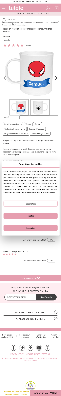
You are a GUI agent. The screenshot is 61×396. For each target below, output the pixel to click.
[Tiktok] (22, 348)
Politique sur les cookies (24, 336)
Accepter (30, 228)
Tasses (28, 124)
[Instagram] (47, 348)
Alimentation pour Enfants (12, 23)
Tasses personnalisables (33, 23)
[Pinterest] (30, 348)
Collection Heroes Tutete (14, 129)
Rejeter (30, 216)
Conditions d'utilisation (41, 336)
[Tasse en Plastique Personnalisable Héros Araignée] (30, 72)
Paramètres (30, 203)
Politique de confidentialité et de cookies (36, 192)
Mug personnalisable (13, 124)
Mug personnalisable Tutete (16, 133)
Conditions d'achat (55, 336)
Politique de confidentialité (7, 336)
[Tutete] (16, 8)
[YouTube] (39, 348)
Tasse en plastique (36, 129)
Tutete (6, 31)
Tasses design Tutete (40, 133)
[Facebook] (13, 348)
